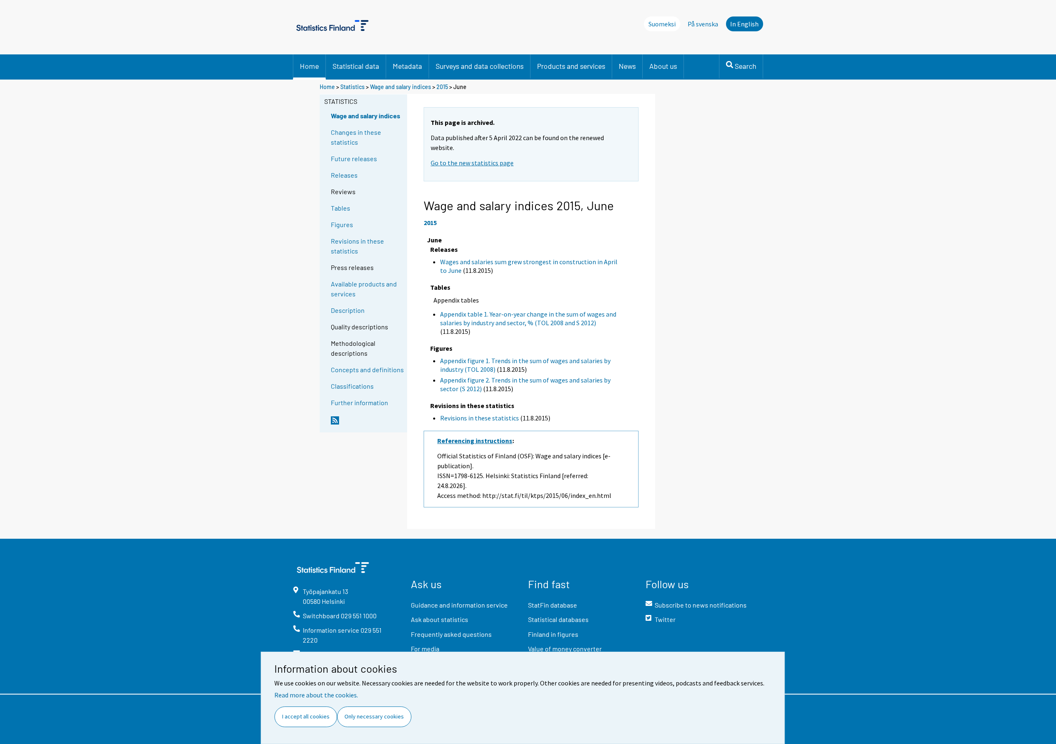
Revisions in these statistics (357, 246)
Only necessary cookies (374, 716)
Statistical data (355, 65)
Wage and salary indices (400, 86)
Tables (340, 208)
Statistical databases (558, 619)
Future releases (354, 158)
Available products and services (364, 289)
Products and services (571, 65)
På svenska (703, 24)
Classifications (352, 386)
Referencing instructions (474, 441)
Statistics (352, 86)
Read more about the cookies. (316, 695)
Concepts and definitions (367, 369)
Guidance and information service (459, 605)
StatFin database (552, 605)
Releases (344, 175)
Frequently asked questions (451, 634)
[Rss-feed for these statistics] (367, 423)
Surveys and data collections (479, 65)
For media (425, 648)
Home (309, 65)
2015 (442, 86)
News (627, 65)
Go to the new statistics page (472, 163)
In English (744, 24)
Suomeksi (662, 24)
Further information (359, 402)
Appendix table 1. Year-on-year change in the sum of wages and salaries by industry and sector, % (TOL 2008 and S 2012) (528, 318)
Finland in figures (553, 634)
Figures (342, 224)
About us (663, 65)
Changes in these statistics (356, 137)
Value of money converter (565, 648)
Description (348, 310)
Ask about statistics (439, 619)
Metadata (407, 65)
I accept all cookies (306, 716)
